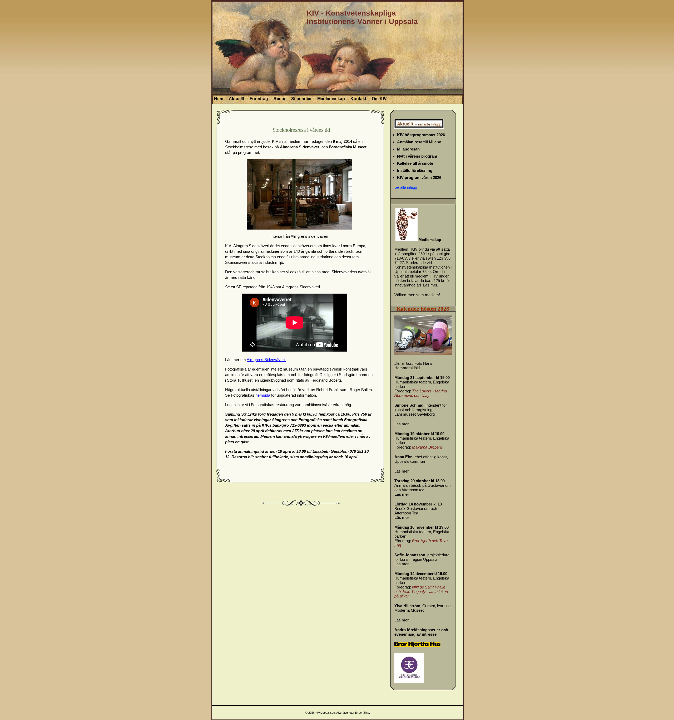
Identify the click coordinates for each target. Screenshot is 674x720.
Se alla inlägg (405, 187)
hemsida (262, 395)
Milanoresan (408, 149)
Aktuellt (236, 98)
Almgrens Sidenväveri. (266, 359)
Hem (218, 98)
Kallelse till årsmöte (415, 163)
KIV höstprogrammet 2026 (421, 135)
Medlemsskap (331, 98)
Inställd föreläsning (414, 170)
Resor (280, 98)
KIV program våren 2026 (419, 177)
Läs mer (401, 424)
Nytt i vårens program (417, 156)
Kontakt (358, 98)
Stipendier (301, 98)
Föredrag (259, 98)
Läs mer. (430, 285)
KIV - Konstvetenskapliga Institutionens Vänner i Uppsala (362, 17)
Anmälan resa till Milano (419, 142)
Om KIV (379, 98)
